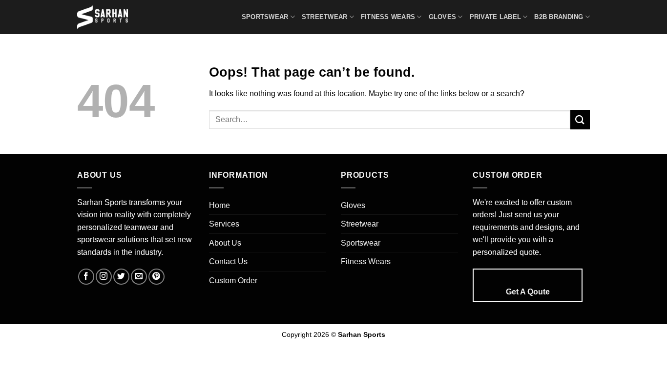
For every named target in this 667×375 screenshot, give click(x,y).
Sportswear (265, 17)
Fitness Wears (388, 17)
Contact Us (228, 261)
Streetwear (325, 17)
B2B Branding (558, 17)
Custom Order (233, 280)
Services (224, 224)
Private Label (495, 17)
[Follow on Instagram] (104, 277)
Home (219, 205)
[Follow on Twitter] (121, 277)
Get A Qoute (528, 292)
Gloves (443, 17)
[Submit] (580, 119)
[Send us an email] (139, 277)
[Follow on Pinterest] (156, 277)
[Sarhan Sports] (106, 17)
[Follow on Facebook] (86, 277)
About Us (225, 243)
